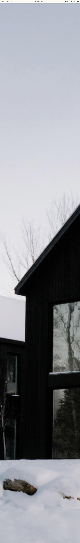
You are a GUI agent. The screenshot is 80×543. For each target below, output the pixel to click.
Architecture (66, 1)
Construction (73, 1)
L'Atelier (2, 1)
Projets (7, 1)
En (78, 1)
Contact (11, 1)
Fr (77, 1)
